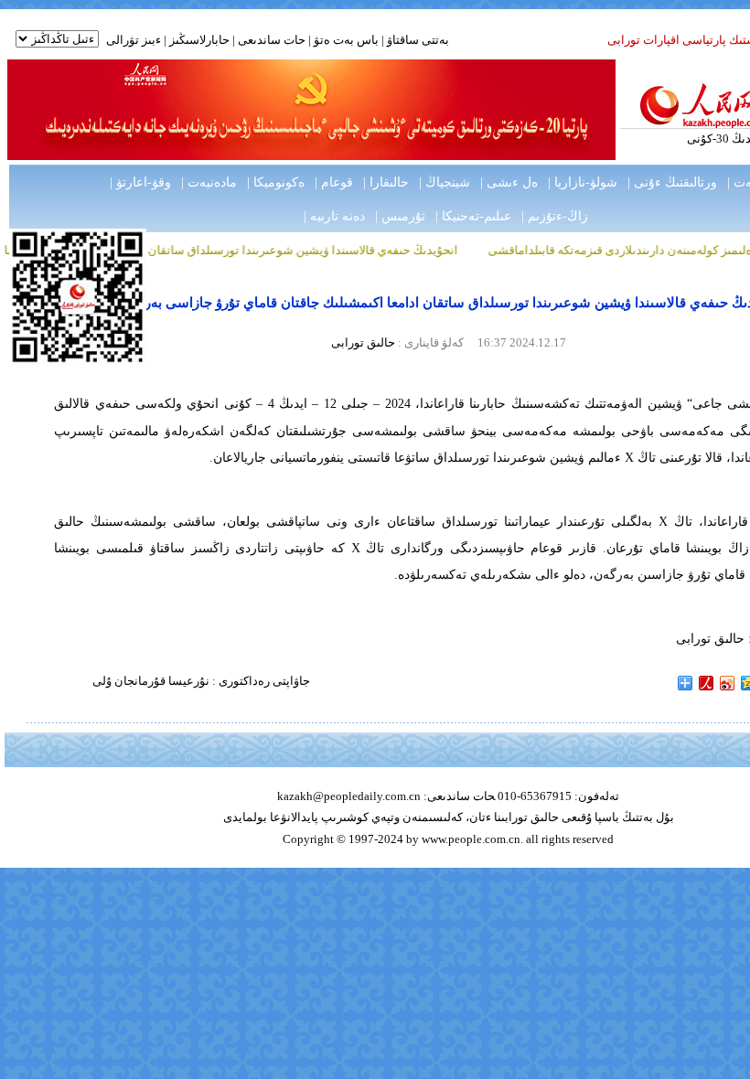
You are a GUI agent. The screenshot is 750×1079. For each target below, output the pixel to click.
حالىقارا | (386, 182)
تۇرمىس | (400, 216)
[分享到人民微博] (706, 683)
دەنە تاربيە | (334, 216)
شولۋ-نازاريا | (582, 182)
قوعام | (334, 182)
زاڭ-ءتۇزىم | (554, 216)
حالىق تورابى (363, 342)
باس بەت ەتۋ (346, 40)
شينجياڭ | (444, 182)
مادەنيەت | (209, 182)
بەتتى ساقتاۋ (416, 40)
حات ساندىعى (271, 40)
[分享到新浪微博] (727, 683)
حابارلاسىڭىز (199, 40)
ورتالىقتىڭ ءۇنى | (672, 182)
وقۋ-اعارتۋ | (140, 182)
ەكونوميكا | (276, 182)
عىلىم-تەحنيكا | (473, 216)
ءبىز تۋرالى (133, 40)
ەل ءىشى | (509, 182)
